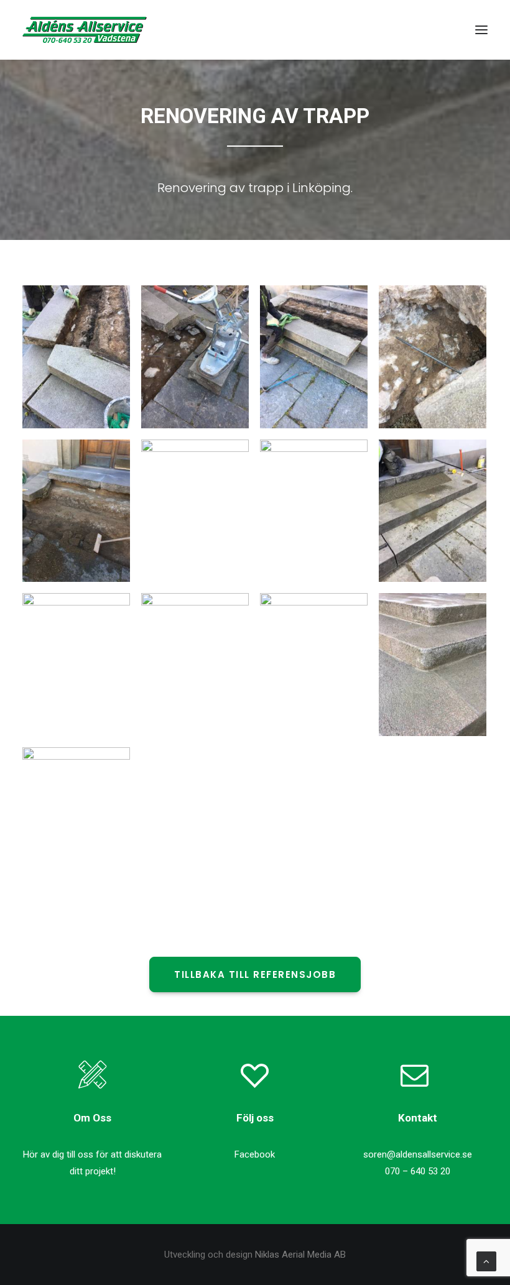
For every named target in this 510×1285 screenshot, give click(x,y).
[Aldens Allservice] (84, 30)
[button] (481, 30)
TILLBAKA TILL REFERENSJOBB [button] (255, 974)
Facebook (254, 1154)
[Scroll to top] (486, 1260)
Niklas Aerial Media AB (300, 1254)
